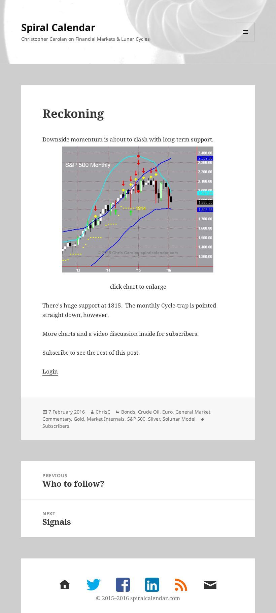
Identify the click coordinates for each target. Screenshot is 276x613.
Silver (154, 419)
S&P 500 (136, 419)
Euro (167, 412)
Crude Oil (149, 412)
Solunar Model (179, 419)
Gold (79, 419)
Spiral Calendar (58, 27)
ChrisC (103, 412)
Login (50, 371)
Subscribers (55, 426)
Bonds (128, 412)
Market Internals (106, 419)
